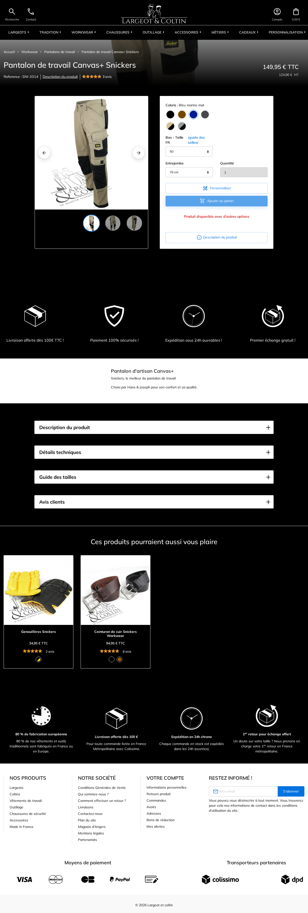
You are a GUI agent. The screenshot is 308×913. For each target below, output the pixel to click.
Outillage (16, 807)
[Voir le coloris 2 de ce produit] (119, 659)
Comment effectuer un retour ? (102, 800)
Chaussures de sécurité (28, 814)
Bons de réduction (161, 820)
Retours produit (159, 794)
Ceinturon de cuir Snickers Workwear (115, 634)
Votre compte (165, 778)
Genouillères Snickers (38, 632)
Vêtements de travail (26, 800)
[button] (154, 427)
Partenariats (87, 840)
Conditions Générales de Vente (102, 787)
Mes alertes (156, 826)
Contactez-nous (90, 814)
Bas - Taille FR (185, 140)
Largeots (16, 787)
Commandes (156, 800)
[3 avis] (92, 76)
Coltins (15, 794)
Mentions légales (91, 833)
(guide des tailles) (196, 140)
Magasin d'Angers (92, 827)
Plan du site (87, 820)
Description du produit (60, 76)
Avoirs (151, 807)
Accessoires (19, 820)
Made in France (21, 827)
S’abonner (291, 791)
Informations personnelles (166, 787)
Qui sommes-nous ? (93, 794)
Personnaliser (216, 188)
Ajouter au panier (216, 200)
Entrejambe (175, 163)
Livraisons (85, 807)
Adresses (154, 813)
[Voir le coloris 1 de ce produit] (38, 659)
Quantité (227, 163)
